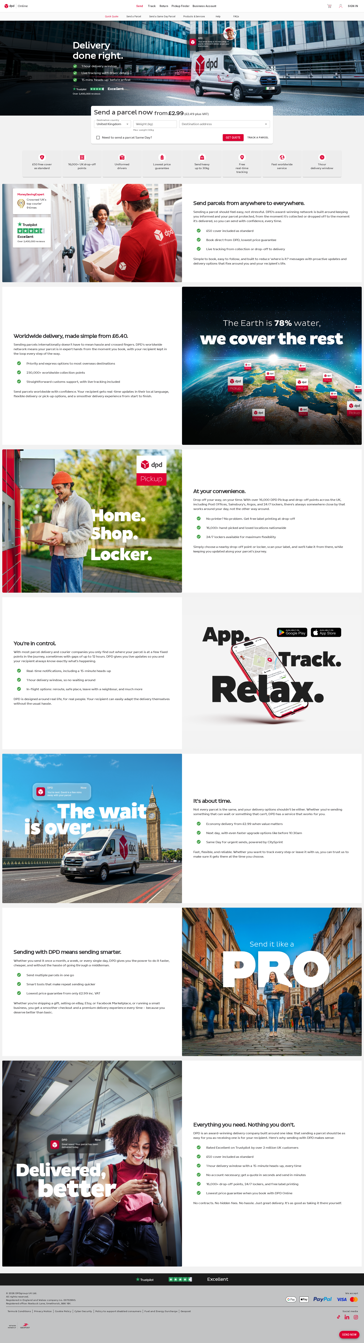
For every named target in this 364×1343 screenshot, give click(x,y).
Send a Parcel (133, 16)
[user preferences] (340, 6)
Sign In (353, 6)
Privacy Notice (43, 1311)
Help (218, 16)
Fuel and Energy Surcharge (160, 1311)
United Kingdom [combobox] (109, 124)
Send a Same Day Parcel (162, 16)
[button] (329, 6)
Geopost (186, 1311)
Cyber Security (83, 1311)
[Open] (266, 124)
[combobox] (221, 124)
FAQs (236, 16)
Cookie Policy (63, 1311)
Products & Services (194, 16)
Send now (349, 1334)
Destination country (108, 120)
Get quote (233, 137)
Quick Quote (111, 16)
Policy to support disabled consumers (118, 1311)
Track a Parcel (257, 137)
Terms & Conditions (19, 1311)
